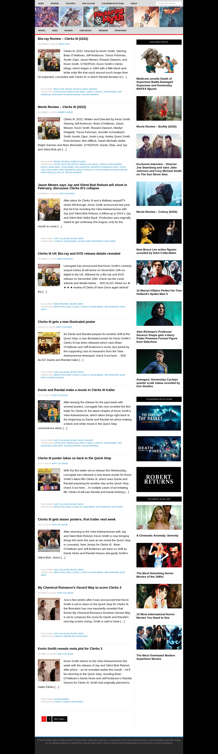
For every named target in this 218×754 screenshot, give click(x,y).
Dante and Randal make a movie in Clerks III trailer (76, 390)
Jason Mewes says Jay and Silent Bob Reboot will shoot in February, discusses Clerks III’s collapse (82, 186)
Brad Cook (59, 89)
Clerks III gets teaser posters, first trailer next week (77, 519)
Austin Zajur (60, 92)
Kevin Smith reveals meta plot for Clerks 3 (70, 648)
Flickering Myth (109, 16)
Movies (68, 89)
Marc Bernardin (67, 170)
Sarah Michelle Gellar (52, 172)
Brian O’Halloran (76, 92)
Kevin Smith (57, 95)
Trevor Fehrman (90, 95)
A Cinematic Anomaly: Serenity (157, 535)
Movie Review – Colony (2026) (156, 211)
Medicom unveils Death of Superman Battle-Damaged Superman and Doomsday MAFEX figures (154, 83)
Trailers (88, 440)
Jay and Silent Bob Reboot (91, 241)
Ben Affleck (73, 164)
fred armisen (115, 164)
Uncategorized (61, 699)
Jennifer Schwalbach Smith (104, 167)
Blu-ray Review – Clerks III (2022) (63, 39)
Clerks (89, 92)
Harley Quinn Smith (50, 167)
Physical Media (80, 89)
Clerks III (98, 92)
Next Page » (60, 719)
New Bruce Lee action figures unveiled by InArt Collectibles (156, 251)
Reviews (93, 89)
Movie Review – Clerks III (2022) (62, 107)
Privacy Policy (131, 743)
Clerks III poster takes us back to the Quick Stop (74, 458)
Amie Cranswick (61, 304)
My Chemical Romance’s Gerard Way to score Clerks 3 (79, 587)
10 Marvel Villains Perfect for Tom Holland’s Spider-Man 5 (159, 292)
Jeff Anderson (82, 167)
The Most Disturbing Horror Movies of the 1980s (155, 575)
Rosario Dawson (72, 95)
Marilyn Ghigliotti (85, 170)
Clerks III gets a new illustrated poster (66, 322)
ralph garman (102, 170)
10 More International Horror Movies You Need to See (155, 616)
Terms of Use (116, 743)
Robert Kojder (78, 162)
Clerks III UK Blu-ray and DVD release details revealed (79, 253)
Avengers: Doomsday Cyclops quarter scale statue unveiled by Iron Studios (158, 383)
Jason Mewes (110, 92)
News (80, 239)
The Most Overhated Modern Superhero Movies (155, 657)
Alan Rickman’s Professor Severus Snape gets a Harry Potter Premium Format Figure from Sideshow (156, 336)
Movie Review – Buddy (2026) (156, 126)
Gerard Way (69, 636)
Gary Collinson (62, 239)
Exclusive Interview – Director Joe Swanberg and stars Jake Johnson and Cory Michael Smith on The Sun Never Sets (159, 169)
